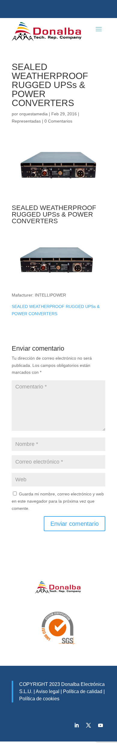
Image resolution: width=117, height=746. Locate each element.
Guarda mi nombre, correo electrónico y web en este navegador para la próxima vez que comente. (58, 501)
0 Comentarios (58, 121)
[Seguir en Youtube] (100, 725)
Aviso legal (47, 691)
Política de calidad (82, 691)
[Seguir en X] (88, 725)
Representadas (26, 121)
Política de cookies (39, 698)
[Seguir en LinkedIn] (76, 725)
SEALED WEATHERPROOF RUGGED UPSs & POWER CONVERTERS (54, 214)
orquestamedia (33, 113)
